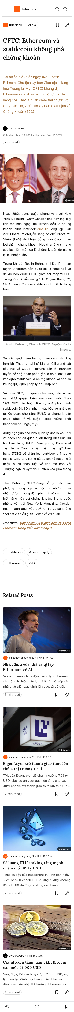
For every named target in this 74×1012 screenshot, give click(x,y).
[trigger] (57, 9)
